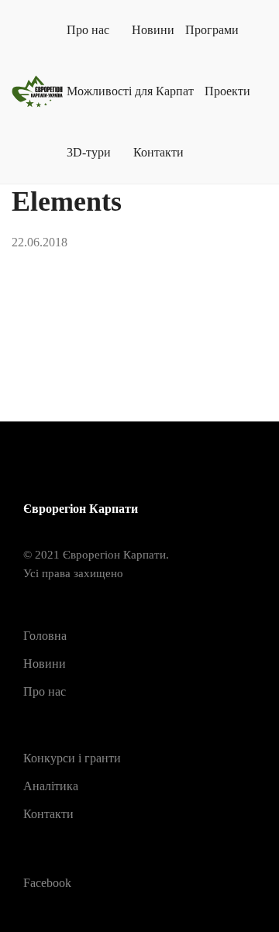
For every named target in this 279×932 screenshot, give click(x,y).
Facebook (47, 882)
